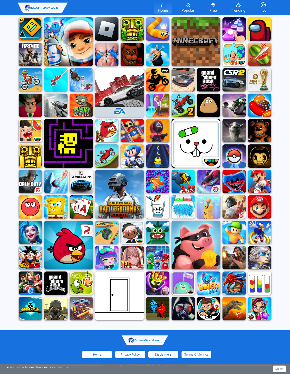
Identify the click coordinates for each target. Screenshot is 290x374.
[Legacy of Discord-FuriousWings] (259, 257)
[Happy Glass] (157, 207)
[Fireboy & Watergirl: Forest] (157, 308)
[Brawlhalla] (30, 308)
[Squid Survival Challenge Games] (157, 130)
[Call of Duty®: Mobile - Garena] (30, 181)
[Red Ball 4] (30, 207)
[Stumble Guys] (234, 232)
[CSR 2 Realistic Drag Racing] (234, 79)
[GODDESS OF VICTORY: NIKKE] (132, 257)
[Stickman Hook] (56, 79)
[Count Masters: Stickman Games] (183, 207)
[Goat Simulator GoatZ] (234, 130)
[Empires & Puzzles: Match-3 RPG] (234, 283)
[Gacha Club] (106, 257)
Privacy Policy (130, 354)
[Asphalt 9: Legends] (81, 181)
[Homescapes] (157, 105)
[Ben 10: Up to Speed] (208, 308)
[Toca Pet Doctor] (196, 143)
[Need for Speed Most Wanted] (119, 92)
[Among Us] (259, 29)
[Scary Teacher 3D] (30, 105)
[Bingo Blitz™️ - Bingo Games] (208, 283)
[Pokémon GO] (234, 156)
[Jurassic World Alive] (234, 308)
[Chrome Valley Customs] (81, 308)
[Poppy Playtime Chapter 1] (234, 181)
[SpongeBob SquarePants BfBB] (56, 207)
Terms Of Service (196, 354)
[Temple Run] (30, 156)
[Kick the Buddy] (132, 130)
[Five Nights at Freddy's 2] (132, 54)
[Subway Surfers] (68, 41)
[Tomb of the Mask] (68, 143)
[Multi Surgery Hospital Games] (106, 54)
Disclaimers (163, 354)
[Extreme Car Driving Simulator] (183, 79)
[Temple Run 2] (132, 29)
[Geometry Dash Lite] (30, 29)
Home (97, 354)
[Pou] (208, 105)
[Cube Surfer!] (208, 207)
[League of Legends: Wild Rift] (30, 232)
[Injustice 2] (30, 283)
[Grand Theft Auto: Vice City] (208, 79)
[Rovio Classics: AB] (68, 245)
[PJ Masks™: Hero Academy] (157, 257)
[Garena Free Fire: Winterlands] (208, 181)
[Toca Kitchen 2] (30, 130)
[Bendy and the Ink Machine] (259, 156)
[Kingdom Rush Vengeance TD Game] (157, 283)
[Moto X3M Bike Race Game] (30, 79)
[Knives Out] (234, 207)
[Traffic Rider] (234, 105)
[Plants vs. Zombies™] (81, 105)
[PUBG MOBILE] (119, 194)
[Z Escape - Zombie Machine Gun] (183, 181)
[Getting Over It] (157, 54)
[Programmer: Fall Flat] (81, 79)
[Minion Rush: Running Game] (157, 156)
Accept (279, 369)
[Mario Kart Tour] (259, 181)
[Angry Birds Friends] (106, 130)
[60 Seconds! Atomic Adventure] (56, 308)
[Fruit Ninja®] (259, 54)
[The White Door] (119, 295)
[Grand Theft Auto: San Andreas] (56, 283)
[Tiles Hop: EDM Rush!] (234, 29)
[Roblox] (106, 29)
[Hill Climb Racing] (106, 156)
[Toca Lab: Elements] (183, 283)
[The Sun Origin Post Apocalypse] (183, 308)
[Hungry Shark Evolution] (56, 181)
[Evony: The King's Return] (234, 257)
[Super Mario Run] (259, 207)
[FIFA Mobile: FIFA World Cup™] (259, 79)
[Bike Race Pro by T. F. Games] (157, 79)
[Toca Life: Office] (132, 232)
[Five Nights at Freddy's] (259, 130)
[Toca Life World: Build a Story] (234, 54)
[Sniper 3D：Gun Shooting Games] (56, 105)
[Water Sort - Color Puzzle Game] (259, 283)
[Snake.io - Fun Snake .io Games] (157, 29)
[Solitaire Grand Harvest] (81, 207)
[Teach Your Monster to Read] (157, 232)
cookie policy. (77, 367)
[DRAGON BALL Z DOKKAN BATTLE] (30, 257)
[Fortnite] (30, 54)
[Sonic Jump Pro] (259, 232)
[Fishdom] (157, 181)
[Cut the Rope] (81, 283)
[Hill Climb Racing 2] (183, 105)
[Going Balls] (106, 232)
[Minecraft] (196, 41)
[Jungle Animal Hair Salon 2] (259, 308)
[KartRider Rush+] (132, 156)
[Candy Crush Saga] (259, 105)
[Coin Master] (196, 245)
